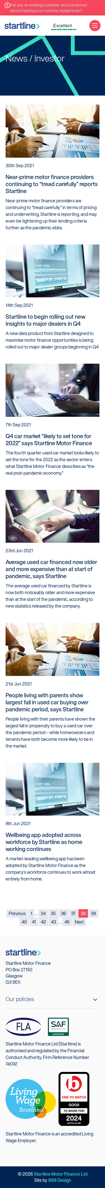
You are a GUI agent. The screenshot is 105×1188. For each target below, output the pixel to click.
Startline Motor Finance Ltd (60, 1174)
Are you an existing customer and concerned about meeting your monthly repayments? (48, 7)
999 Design (59, 1180)
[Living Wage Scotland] (31, 1098)
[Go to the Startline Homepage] (22, 25)
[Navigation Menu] (95, 25)
